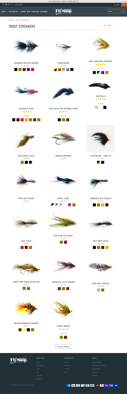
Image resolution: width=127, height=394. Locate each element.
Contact (66, 362)
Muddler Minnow (63, 139)
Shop (3, 11)
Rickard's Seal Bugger (100, 181)
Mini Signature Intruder (100, 45)
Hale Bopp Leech (100, 224)
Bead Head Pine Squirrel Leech (63, 92)
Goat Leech (26, 224)
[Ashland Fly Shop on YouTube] (6, 4)
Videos (23, 11)
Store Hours (67, 365)
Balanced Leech (26, 92)
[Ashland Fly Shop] (63, 11)
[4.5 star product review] (63, 112)
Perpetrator (63, 46)
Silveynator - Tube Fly (100, 139)
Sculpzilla (100, 85)
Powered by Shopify (28, 385)
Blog (28, 11)
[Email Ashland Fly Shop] (12, 4)
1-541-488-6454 (18, 4)
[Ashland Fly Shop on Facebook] (3, 4)
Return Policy (95, 372)
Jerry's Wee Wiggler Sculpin (26, 266)
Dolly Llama (63, 181)
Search (66, 372)
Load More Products (63, 347)
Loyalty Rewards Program (99, 365)
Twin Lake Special (26, 181)
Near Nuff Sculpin (100, 266)
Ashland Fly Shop (17, 385)
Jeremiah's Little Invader (63, 266)
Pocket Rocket (63, 309)
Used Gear (35, 11)
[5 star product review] (101, 65)
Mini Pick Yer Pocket (63, 221)
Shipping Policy (96, 369)
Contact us (95, 375)
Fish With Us (13, 11)
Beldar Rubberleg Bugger (26, 307)
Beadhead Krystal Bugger (26, 46)
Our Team (67, 369)
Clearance (44, 11)
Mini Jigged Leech (26, 139)
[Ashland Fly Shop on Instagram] (9, 4)
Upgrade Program (97, 362)
